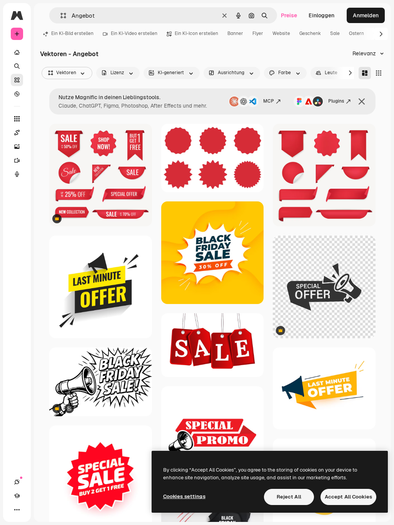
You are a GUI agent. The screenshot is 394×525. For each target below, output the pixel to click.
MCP (268, 101)
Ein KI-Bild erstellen (72, 33)
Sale (335, 33)
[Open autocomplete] (60, 15)
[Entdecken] (17, 94)
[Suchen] (17, 66)
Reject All (289, 496)
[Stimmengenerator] (17, 174)
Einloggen (321, 15)
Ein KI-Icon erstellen (196, 33)
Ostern (356, 33)
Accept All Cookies (348, 496)
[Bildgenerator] (17, 146)
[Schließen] (361, 101)
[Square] (378, 73)
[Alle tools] (17, 119)
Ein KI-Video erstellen (134, 33)
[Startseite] (17, 52)
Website (281, 33)
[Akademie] (17, 496)
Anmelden (366, 15)
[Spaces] (17, 132)
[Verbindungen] (17, 482)
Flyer (257, 33)
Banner (235, 33)
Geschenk (310, 33)
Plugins (336, 101)
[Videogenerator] (17, 160)
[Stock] (17, 80)
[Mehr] (17, 509)
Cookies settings (184, 496)
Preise (289, 15)
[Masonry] (365, 73)
